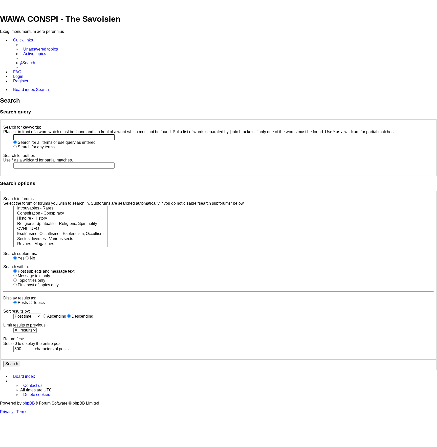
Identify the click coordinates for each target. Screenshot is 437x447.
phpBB (29, 403)
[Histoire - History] (60, 218)
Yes (21, 258)
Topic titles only (31, 280)
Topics (38, 302)
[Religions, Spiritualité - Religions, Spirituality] (60, 223)
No (32, 258)
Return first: (13, 339)
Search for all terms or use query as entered (56, 142)
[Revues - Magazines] (60, 244)
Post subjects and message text (45, 271)
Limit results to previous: (25, 325)
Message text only (33, 276)
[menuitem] (39, 49)
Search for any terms (36, 147)
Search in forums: (19, 199)
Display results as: (19, 298)
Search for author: (19, 155)
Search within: (16, 267)
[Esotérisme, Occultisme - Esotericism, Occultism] (60, 234)
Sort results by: (16, 311)
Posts (22, 302)
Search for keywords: (22, 127)
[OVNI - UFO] (60, 228)
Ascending (56, 316)
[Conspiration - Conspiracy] (60, 213)
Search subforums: (20, 253)
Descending (82, 316)
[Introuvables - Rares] (60, 208)
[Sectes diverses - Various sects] (60, 239)
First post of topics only (38, 285)
